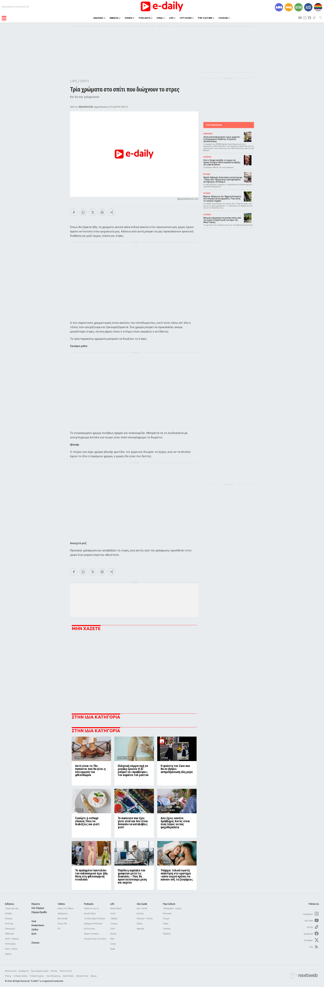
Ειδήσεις (9, 904)
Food (112, 913)
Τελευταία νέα (11, 908)
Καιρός (8, 954)
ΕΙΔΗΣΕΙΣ (98, 18)
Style (112, 949)
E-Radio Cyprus (37, 976)
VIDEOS (128, 18)
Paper (166, 923)
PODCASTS (144, 18)
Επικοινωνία (11, 971)
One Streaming (53, 976)
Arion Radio (68, 976)
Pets (112, 939)
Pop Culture (169, 904)
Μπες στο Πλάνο (66, 908)
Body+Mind (115, 908)
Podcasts (88, 904)
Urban (139, 923)
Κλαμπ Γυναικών (91, 934)
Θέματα (35, 904)
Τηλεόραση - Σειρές (172, 908)
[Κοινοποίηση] (111, 212)
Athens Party (82, 976)
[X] (92, 212)
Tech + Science (12, 939)
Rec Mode (62, 918)
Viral (33, 921)
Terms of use (65, 971)
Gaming (166, 929)
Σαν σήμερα (37, 908)
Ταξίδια (113, 918)
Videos (61, 904)
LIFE (171, 18)
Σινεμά (166, 918)
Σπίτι (112, 929)
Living (113, 944)
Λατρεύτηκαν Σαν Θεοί (95, 939)
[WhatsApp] (83, 212)
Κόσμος (8, 918)
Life (112, 904)
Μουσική (167, 913)
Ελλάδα (8, 913)
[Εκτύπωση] (102, 212)
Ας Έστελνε (89, 929)
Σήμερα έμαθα (39, 912)
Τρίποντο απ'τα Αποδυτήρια (91, 911)
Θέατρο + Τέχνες (145, 918)
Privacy (54, 971)
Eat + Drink (142, 908)
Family (113, 934)
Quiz (33, 933)
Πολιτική (9, 923)
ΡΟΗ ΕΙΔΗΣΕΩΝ (214, 125)
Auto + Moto (11, 949)
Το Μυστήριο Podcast (94, 918)
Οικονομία (10, 929)
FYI (59, 929)
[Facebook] (73, 212)
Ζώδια (34, 929)
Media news (37, 925)
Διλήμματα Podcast (93, 923)
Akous (94, 976)
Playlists (166, 934)
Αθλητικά (9, 934)
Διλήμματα (63, 913)
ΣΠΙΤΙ (84, 81)
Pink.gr (8, 976)
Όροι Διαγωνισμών (40, 971)
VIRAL (160, 18)
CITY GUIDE (186, 18)
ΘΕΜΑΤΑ (114, 18)
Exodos (140, 913)
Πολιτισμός (10, 944)
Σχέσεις (114, 923)
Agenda (140, 929)
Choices (35, 942)
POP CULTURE (205, 18)
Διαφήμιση (24, 971)
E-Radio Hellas (21, 976)
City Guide (142, 904)
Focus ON (62, 923)
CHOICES (223, 18)
